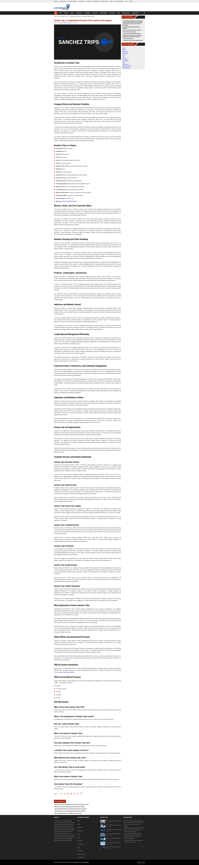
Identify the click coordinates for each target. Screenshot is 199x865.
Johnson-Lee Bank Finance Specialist (132, 30)
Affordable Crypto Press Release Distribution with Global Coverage (114, 847)
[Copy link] (81, 793)
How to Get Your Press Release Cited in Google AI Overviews (114, 838)
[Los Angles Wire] (62, 7)
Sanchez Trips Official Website (69, 201)
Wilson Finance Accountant (129, 31)
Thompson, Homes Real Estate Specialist (132, 40)
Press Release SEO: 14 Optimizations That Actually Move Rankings (114, 825)
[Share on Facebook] (61, 794)
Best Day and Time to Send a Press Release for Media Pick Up (114, 820)
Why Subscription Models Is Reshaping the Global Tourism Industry (70, 809)
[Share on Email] (78, 794)
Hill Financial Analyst (128, 38)
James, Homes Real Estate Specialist (132, 33)
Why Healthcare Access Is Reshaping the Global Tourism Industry (70, 811)
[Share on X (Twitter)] (64, 794)
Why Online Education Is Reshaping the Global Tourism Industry (70, 806)
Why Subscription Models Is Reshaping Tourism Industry (68, 813)
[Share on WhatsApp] (74, 794)
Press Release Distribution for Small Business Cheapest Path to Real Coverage (114, 842)
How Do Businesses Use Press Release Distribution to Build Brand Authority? (132, 36)
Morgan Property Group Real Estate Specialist (131, 27)
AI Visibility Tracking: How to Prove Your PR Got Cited (114, 829)
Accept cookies (141, 862)
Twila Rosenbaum (67, 22)
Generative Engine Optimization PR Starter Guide (114, 834)
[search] (144, 13)
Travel (59, 16)
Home (55, 16)
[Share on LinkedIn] (71, 794)
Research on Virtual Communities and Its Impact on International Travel (72, 804)
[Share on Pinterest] (67, 794)
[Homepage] (56, 13)
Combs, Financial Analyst (130, 842)
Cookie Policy (86, 862)
